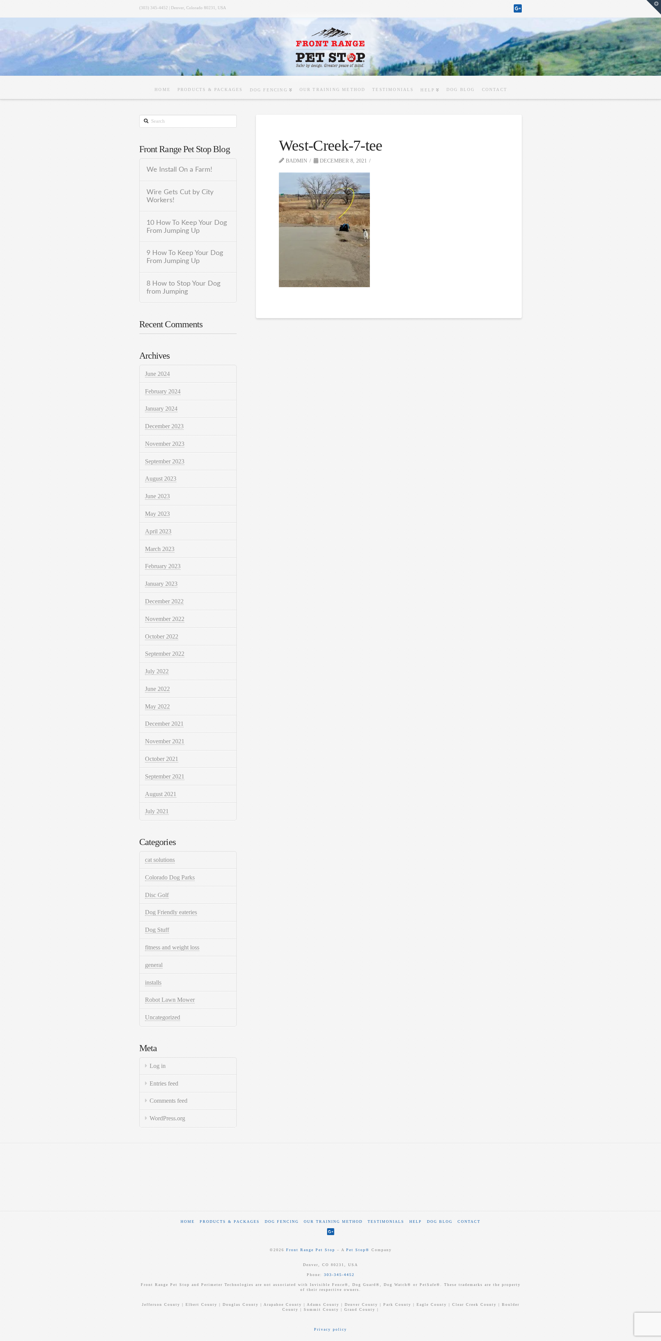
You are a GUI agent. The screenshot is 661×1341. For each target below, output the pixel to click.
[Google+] (518, 8)
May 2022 (157, 706)
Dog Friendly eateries (171, 912)
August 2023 (160, 478)
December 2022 (164, 601)
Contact (468, 1221)
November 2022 (164, 619)
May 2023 (157, 513)
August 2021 (160, 794)
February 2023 (163, 566)
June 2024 (157, 374)
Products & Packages (230, 1221)
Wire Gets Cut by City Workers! (180, 196)
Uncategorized (162, 1017)
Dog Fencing (282, 1221)
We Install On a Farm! (179, 169)
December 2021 (164, 723)
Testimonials (386, 1221)
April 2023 (158, 531)
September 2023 (164, 461)
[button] (653, 7)
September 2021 (164, 776)
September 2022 (164, 653)
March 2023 (159, 549)
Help (415, 1221)
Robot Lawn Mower (170, 999)
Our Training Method (333, 1221)
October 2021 (161, 759)
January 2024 (161, 408)
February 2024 (163, 391)
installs (153, 982)
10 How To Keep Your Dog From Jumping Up (187, 226)
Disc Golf (157, 895)
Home (188, 1221)
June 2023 (157, 496)
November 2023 (164, 443)
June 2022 (157, 689)
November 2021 (164, 741)
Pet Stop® (358, 1250)
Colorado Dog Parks (170, 877)
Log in (158, 1066)
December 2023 (164, 426)
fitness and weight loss (172, 947)
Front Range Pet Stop (310, 1250)
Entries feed (164, 1083)
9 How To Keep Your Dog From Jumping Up (185, 257)
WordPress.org (167, 1118)
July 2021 (157, 811)
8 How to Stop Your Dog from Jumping (183, 287)
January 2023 (161, 583)
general (154, 965)
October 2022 (161, 636)
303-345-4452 (339, 1275)
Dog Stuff (157, 930)
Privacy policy (330, 1329)
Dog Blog (440, 1221)
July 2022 (157, 671)
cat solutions (160, 860)
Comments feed (168, 1100)
